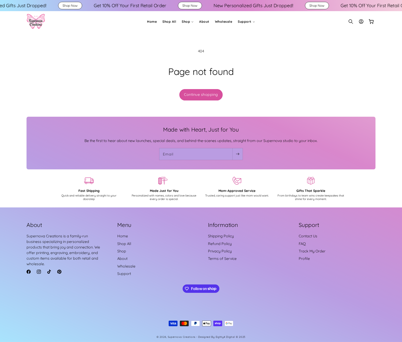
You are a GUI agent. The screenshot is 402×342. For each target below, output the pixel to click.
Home (122, 236)
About (122, 258)
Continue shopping (201, 94)
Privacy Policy (220, 251)
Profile (304, 258)
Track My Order (312, 251)
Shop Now (46, 5)
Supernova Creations (181, 337)
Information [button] (223, 224)
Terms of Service (222, 258)
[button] (187, 21)
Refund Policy (220, 243)
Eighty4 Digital (226, 337)
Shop (121, 251)
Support (124, 273)
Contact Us (308, 236)
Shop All (124, 243)
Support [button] (309, 224)
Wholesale (126, 266)
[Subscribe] (237, 154)
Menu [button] (124, 224)
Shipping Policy (221, 236)
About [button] (34, 224)
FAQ (302, 243)
